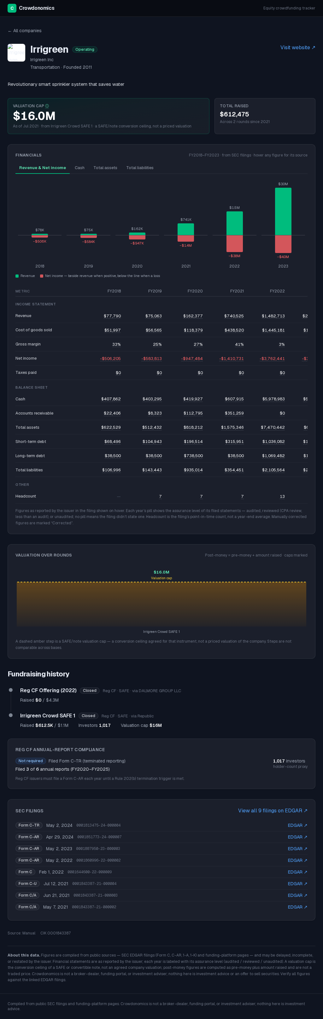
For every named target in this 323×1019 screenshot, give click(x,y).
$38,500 (113, 455)
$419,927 (193, 399)
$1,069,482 (273, 455)
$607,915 (234, 399)
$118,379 (193, 330)
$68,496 (112, 441)
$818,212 (193, 427)
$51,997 (112, 330)
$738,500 (193, 455)
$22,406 (112, 413)
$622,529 (111, 427)
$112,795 (193, 413)
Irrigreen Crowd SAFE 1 (47, 715)
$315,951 (234, 441)
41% (239, 344)
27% (198, 344)
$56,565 (154, 330)
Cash (80, 167)
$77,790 (112, 316)
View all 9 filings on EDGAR (273, 810)
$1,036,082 (273, 441)
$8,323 (155, 413)
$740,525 (234, 316)
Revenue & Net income (42, 167)
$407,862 (111, 399)
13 (282, 496)
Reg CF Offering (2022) (48, 690)
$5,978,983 (273, 399)
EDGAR (298, 825)
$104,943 (152, 441)
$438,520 (234, 330)
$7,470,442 (273, 427)
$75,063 (153, 316)
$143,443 (152, 470)
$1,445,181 (273, 330)
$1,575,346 (232, 427)
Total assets (105, 167)
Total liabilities (140, 167)
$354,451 (234, 470)
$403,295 (152, 399)
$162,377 (193, 316)
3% (282, 344)
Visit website (297, 47)
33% (116, 344)
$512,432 (152, 427)
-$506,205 (110, 358)
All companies (25, 30)
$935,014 (193, 470)
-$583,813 (151, 358)
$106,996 (111, 470)
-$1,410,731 (231, 358)
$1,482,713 (273, 316)
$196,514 (193, 441)
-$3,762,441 (272, 358)
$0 (118, 372)
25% (157, 344)
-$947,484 (192, 358)
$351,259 (234, 413)
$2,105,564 (273, 470)
